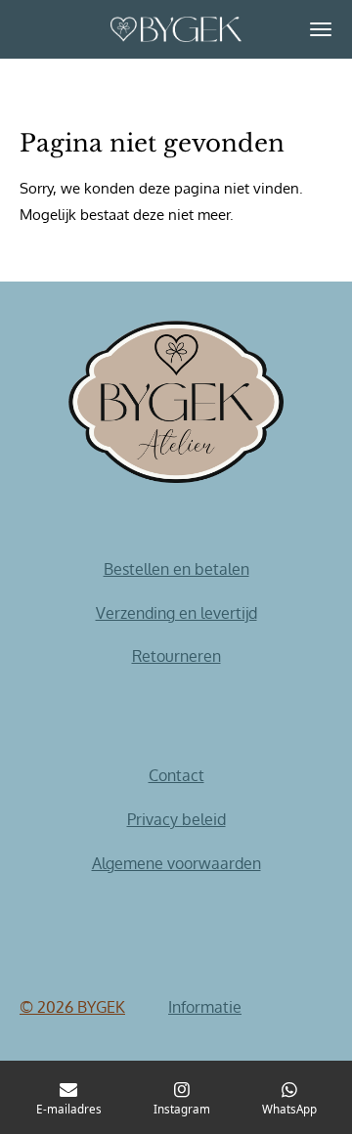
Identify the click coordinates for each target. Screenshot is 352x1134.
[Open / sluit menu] (320, 29)
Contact (176, 775)
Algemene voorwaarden (176, 863)
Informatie (205, 1007)
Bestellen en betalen (176, 569)
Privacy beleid (176, 819)
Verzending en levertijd (176, 613)
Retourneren (176, 656)
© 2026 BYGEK (72, 1007)
